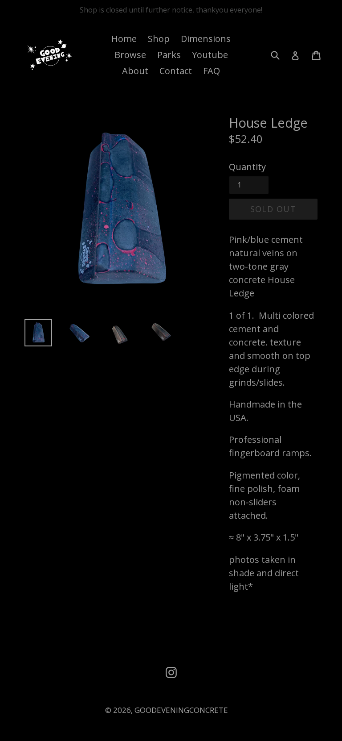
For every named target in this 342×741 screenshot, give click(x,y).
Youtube (210, 55)
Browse (130, 55)
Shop (159, 39)
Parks (169, 55)
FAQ (211, 71)
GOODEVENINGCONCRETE (181, 710)
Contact (175, 71)
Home (124, 39)
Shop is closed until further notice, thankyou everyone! (171, 10)
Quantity (247, 167)
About (135, 71)
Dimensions (206, 39)
